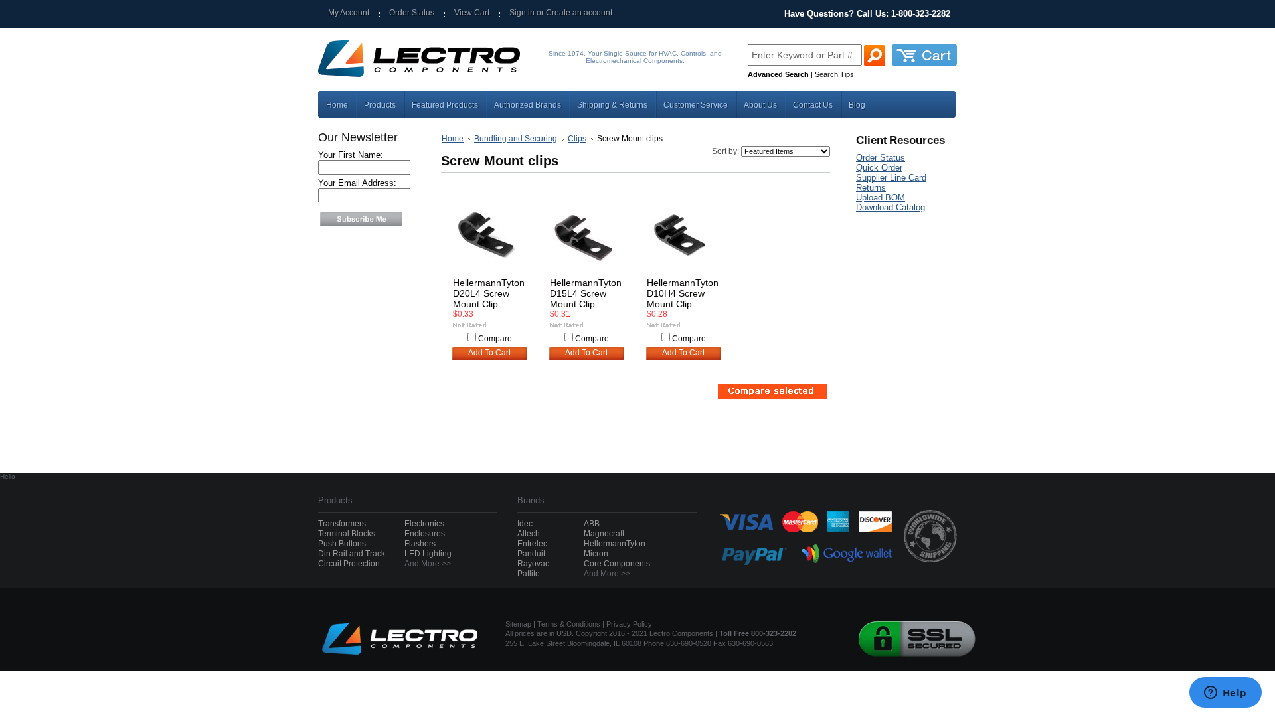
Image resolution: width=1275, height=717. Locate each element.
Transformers (342, 523)
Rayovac (533, 563)
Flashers (420, 543)
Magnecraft (604, 533)
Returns (871, 188)
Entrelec (532, 543)
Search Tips (834, 74)
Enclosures (424, 533)
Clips (577, 138)
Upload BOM (880, 197)
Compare (495, 338)
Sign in (522, 13)
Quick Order (879, 168)
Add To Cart (489, 353)
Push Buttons (342, 543)
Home (453, 138)
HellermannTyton (614, 543)
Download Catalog (890, 207)
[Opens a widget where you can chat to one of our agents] (1225, 693)
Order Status (411, 13)
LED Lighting (428, 553)
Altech (528, 533)
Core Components (617, 563)
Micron (596, 553)
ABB (592, 523)
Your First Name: (350, 155)
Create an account (579, 13)
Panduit (531, 553)
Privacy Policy (629, 624)
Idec (525, 523)
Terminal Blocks (346, 533)
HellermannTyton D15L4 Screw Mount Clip (586, 293)
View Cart (471, 13)
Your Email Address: (357, 183)
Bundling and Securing (515, 138)
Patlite (528, 573)
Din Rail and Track (351, 553)
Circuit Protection (349, 563)
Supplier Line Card (891, 178)
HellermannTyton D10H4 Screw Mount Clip (683, 293)
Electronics (424, 523)
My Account (348, 13)
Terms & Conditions (568, 624)
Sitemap (518, 624)
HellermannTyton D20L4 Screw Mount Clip (489, 293)
